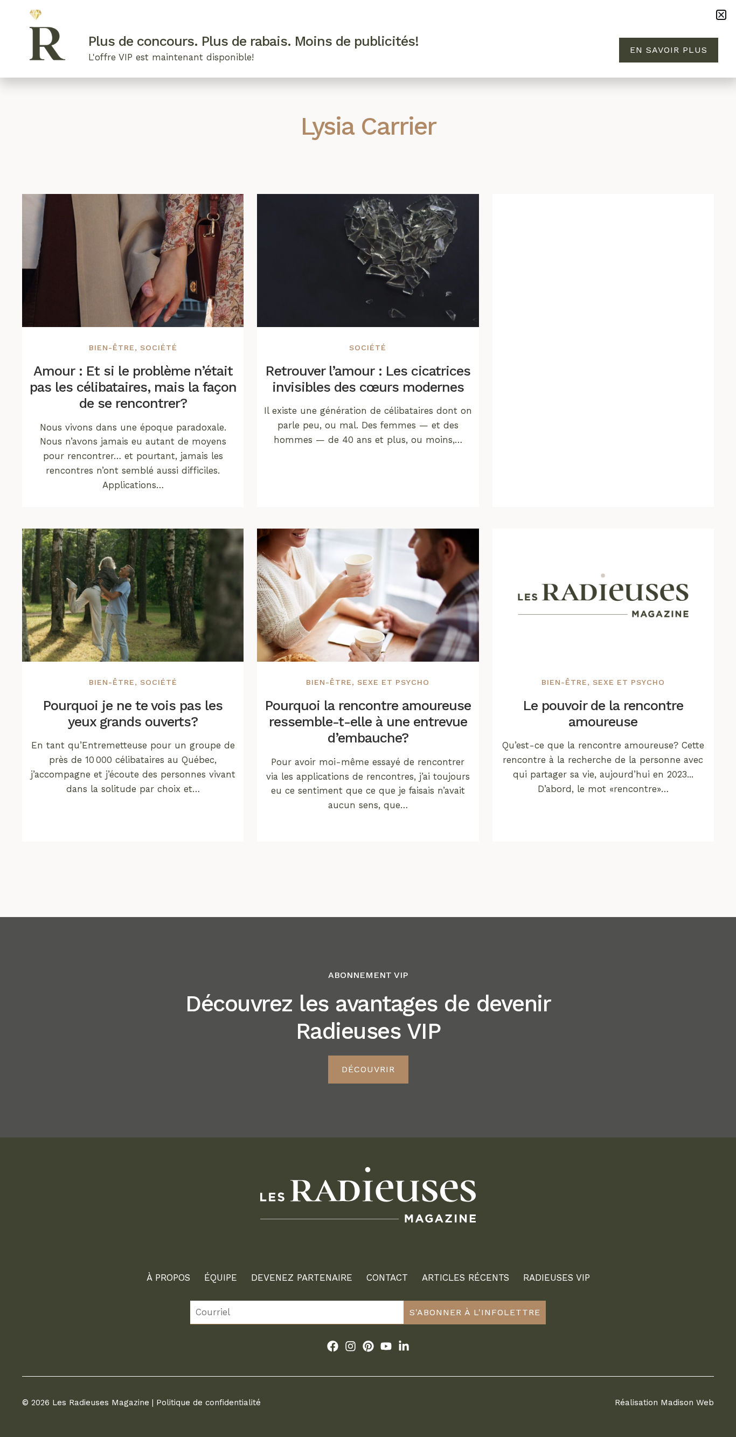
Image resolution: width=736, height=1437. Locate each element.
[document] (368, 718)
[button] (721, 15)
